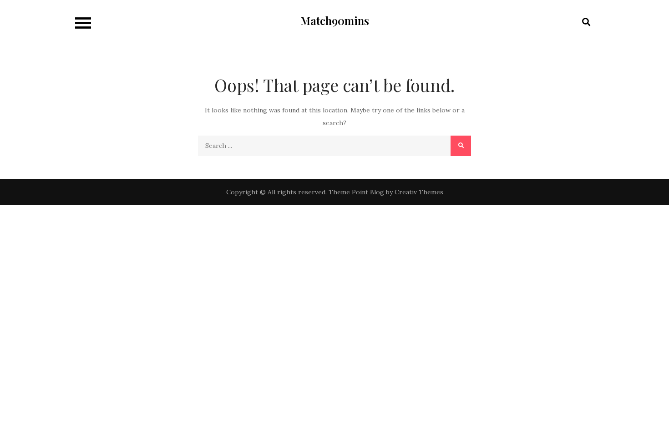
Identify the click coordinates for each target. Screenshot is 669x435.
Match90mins (334, 20)
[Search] (461, 146)
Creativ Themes (419, 192)
